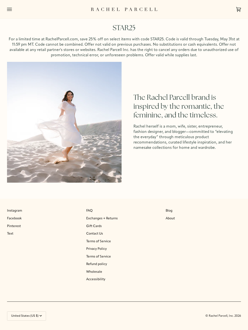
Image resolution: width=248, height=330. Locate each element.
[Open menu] (14, 9)
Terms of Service (98, 241)
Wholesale (94, 271)
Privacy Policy (96, 249)
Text (10, 233)
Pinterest (14, 226)
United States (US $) (25, 316)
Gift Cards (94, 226)
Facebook (14, 218)
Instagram (14, 210)
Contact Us (94, 233)
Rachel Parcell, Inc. (221, 316)
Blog (169, 210)
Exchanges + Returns (102, 218)
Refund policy (96, 264)
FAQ (89, 210)
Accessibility (95, 279)
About (170, 218)
